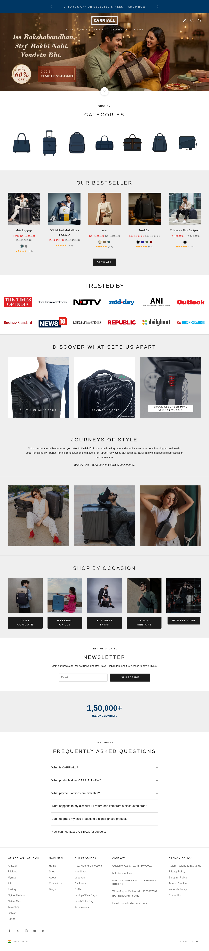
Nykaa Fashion (16, 895)
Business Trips (104, 622)
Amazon (12, 865)
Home (70, 29)
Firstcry (12, 889)
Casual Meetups (144, 622)
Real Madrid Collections (89, 865)
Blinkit (11, 919)
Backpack (80, 883)
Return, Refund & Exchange (185, 865)
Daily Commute (25, 622)
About (99, 29)
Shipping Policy (178, 877)
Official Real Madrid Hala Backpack (64, 232)
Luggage (80, 877)
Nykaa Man (14, 901)
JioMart (12, 913)
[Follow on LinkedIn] (43, 930)
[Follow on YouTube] (35, 930)
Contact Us (119, 29)
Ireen (104, 230)
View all (104, 262)
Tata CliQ (13, 907)
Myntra (12, 877)
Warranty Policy (178, 889)
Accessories (82, 907)
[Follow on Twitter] (18, 930)
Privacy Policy (177, 871)
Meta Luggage (24, 230)
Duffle (78, 889)
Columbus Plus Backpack (185, 230)
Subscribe (130, 677)
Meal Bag (144, 230)
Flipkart (12, 871)
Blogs (138, 29)
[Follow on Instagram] (26, 930)
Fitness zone (183, 620)
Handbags (81, 871)
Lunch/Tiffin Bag (84, 901)
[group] (104, 52)
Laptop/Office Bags (86, 895)
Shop (84, 29)
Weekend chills (65, 622)
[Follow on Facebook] (9, 930)
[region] (104, 52)
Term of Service (178, 883)
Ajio (10, 883)
